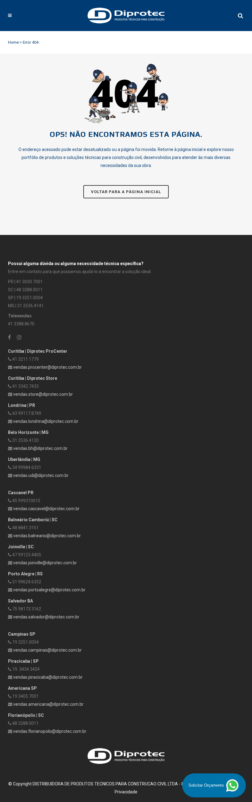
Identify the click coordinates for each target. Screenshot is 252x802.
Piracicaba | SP (23, 661)
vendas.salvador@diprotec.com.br (46, 616)
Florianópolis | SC (26, 715)
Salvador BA (20, 600)
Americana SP (22, 688)
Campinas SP (21, 634)
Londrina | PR (21, 405)
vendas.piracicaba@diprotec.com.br (48, 677)
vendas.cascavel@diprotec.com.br (46, 508)
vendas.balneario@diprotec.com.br (47, 535)
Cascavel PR (20, 492)
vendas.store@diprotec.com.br (43, 394)
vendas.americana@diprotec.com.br (48, 704)
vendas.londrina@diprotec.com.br (45, 421)
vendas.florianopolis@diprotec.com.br (49, 731)
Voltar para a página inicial (126, 191)
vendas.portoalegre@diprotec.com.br (49, 589)
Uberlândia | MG (24, 459)
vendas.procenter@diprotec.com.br (47, 367)
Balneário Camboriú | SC (32, 519)
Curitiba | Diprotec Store (32, 378)
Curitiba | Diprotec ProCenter (37, 351)
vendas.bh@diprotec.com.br (40, 448)
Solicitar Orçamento (206, 785)
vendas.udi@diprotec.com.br (41, 475)
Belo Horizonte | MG (28, 432)
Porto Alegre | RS (25, 573)
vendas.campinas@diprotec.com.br (47, 650)
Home (13, 42)
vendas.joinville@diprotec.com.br (45, 562)
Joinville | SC (21, 546)
